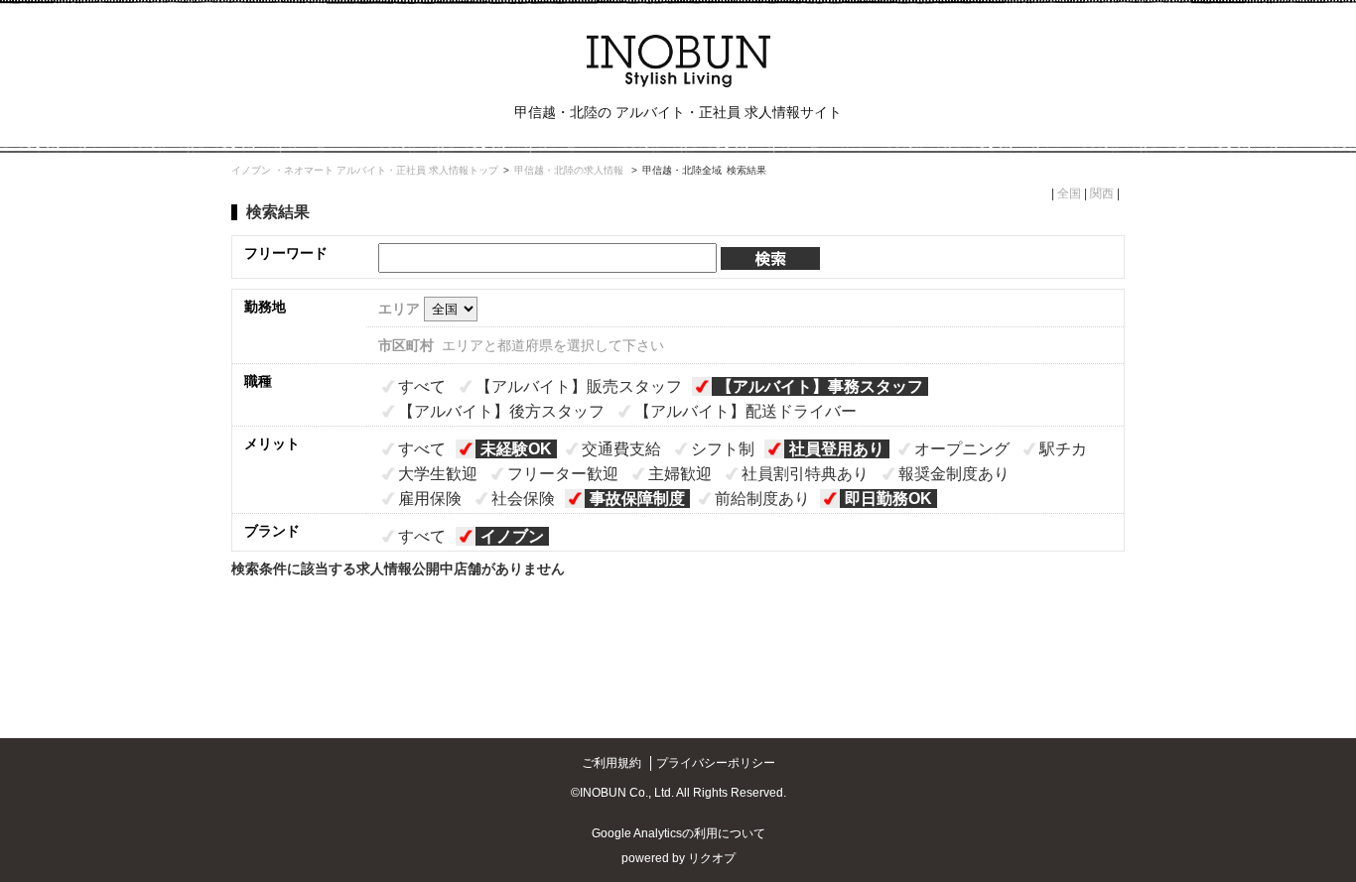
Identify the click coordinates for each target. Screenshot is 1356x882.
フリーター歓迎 (562, 473)
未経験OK (516, 449)
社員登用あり (836, 449)
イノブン (512, 536)
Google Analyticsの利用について (678, 833)
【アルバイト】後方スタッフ (501, 411)
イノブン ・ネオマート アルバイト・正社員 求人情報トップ (364, 170)
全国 (1069, 193)
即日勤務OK (888, 498)
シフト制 (722, 449)
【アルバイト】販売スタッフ (578, 386)
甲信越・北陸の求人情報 (570, 170)
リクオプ (712, 858)
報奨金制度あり (954, 473)
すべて (422, 386)
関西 (1102, 193)
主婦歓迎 (680, 473)
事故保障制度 (637, 498)
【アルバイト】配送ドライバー (745, 411)
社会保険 (523, 498)
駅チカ (1063, 449)
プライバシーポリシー (715, 763)
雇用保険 (430, 498)
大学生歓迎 (437, 473)
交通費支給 (621, 449)
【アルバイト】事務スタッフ (820, 386)
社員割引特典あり (805, 473)
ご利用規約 (611, 763)
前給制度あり (762, 498)
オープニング (962, 449)
